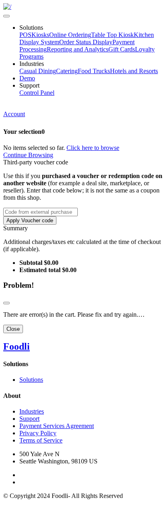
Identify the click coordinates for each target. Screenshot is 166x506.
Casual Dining (37, 71)
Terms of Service (40, 440)
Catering (67, 71)
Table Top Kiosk (112, 34)
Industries (31, 411)
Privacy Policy (37, 433)
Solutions (31, 379)
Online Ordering (70, 34)
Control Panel (36, 92)
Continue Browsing (28, 155)
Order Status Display (85, 42)
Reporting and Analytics (77, 49)
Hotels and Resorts (134, 71)
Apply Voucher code (29, 220)
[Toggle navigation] (6, 16)
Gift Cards (121, 49)
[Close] (6, 303)
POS (25, 34)
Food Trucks (94, 71)
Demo (27, 78)
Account (14, 114)
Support (29, 418)
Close (13, 329)
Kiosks (40, 34)
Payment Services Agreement (56, 425)
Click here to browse (92, 147)
